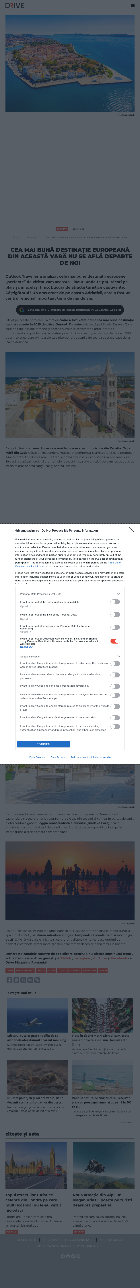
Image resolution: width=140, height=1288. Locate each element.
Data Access (58, 757)
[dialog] (70, 644)
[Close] (132, 530)
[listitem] (70, 594)
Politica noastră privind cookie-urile (91, 757)
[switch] (115, 601)
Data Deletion (37, 757)
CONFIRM (43, 744)
